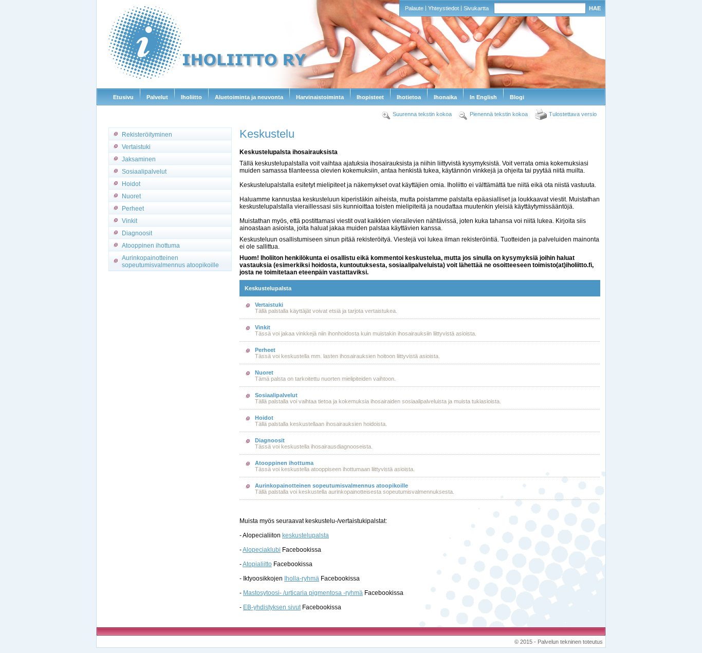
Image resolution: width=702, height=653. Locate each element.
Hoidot (131, 184)
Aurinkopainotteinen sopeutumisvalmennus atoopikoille (170, 261)
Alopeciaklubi (262, 549)
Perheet (133, 208)
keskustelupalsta (305, 535)
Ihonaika (445, 97)
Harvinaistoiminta (320, 97)
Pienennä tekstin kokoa (499, 114)
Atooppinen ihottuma (151, 245)
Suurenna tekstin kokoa (422, 114)
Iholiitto (191, 97)
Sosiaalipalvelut (144, 171)
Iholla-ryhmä (301, 578)
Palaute (414, 8)
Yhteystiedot (443, 8)
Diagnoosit (137, 233)
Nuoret (131, 196)
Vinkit (129, 221)
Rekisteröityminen (147, 134)
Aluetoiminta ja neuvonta (249, 97)
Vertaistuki (136, 147)
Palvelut (157, 97)
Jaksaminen (139, 159)
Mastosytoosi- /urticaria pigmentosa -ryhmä (303, 592)
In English (483, 97)
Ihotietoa (409, 97)
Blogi (517, 97)
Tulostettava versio (573, 114)
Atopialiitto (257, 564)
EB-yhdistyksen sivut (272, 607)
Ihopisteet (370, 97)
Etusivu (123, 97)
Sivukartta (476, 8)
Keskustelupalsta (268, 288)
